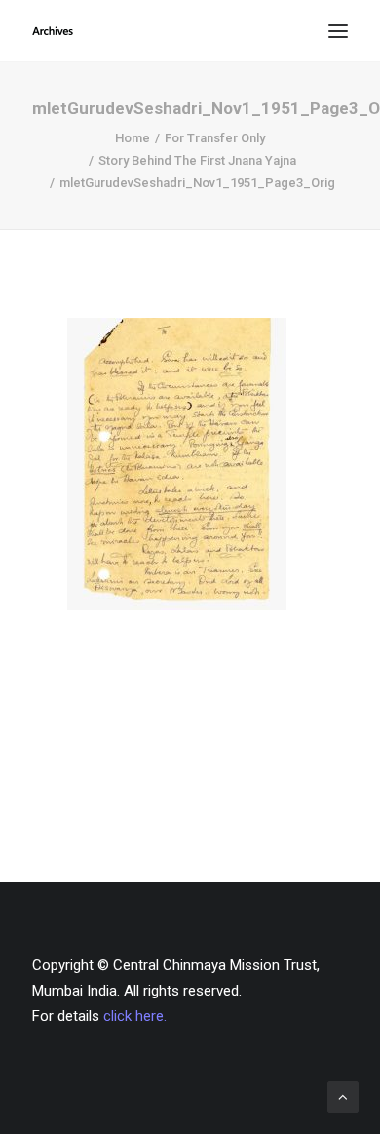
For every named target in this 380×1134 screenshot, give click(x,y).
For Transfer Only (215, 138)
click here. (135, 1016)
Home (132, 138)
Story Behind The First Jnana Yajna (197, 160)
